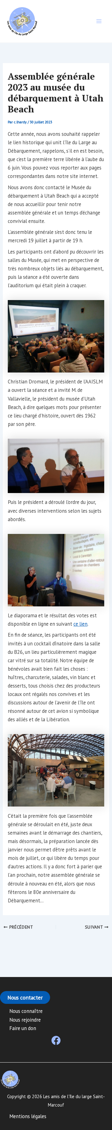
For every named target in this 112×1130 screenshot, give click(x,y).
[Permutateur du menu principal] (99, 21)
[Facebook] (56, 1040)
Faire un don (22, 1028)
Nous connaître (26, 1011)
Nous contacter (25, 997)
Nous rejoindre (25, 1019)
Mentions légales (27, 1116)
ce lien (80, 623)
